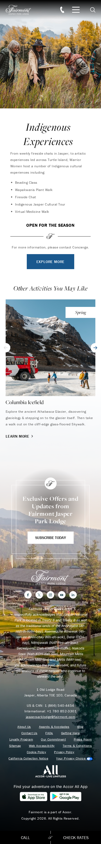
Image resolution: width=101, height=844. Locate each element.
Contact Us (29, 733)
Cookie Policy (36, 752)
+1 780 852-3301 (62, 711)
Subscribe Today (50, 537)
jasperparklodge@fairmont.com (50, 716)
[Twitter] (39, 595)
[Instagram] (50, 595)
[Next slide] (95, 347)
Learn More (17, 436)
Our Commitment (53, 739)
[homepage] (21, 10)
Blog (80, 727)
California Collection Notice (28, 758)
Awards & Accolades (54, 727)
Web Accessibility (42, 746)
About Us (24, 727)
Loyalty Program (21, 739)
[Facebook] (28, 595)
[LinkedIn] (73, 595)
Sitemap (15, 746)
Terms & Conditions (77, 746)
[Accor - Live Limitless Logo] (50, 771)
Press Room (83, 739)
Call (25, 837)
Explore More (50, 261)
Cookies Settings (74, 758)
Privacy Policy (64, 752)
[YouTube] (62, 595)
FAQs (49, 733)
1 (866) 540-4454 (59, 705)
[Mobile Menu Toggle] (76, 10)
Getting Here (70, 733)
